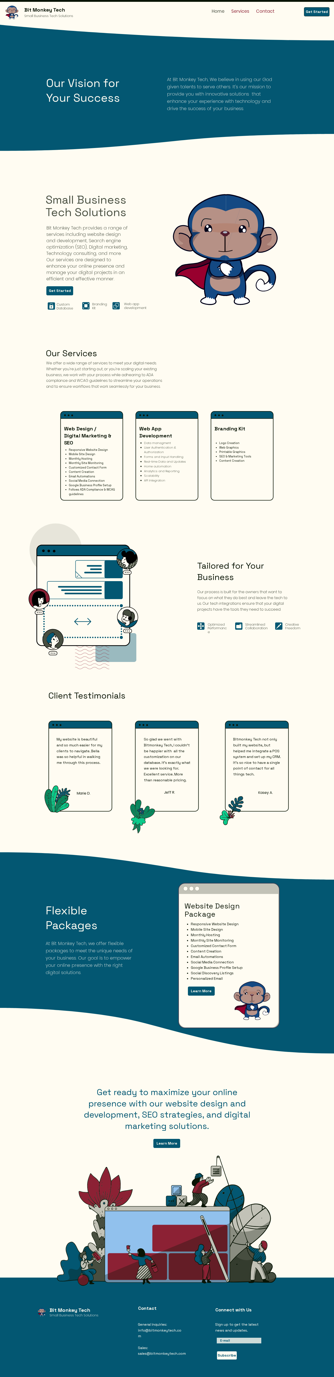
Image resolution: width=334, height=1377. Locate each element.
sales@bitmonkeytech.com (162, 1353)
